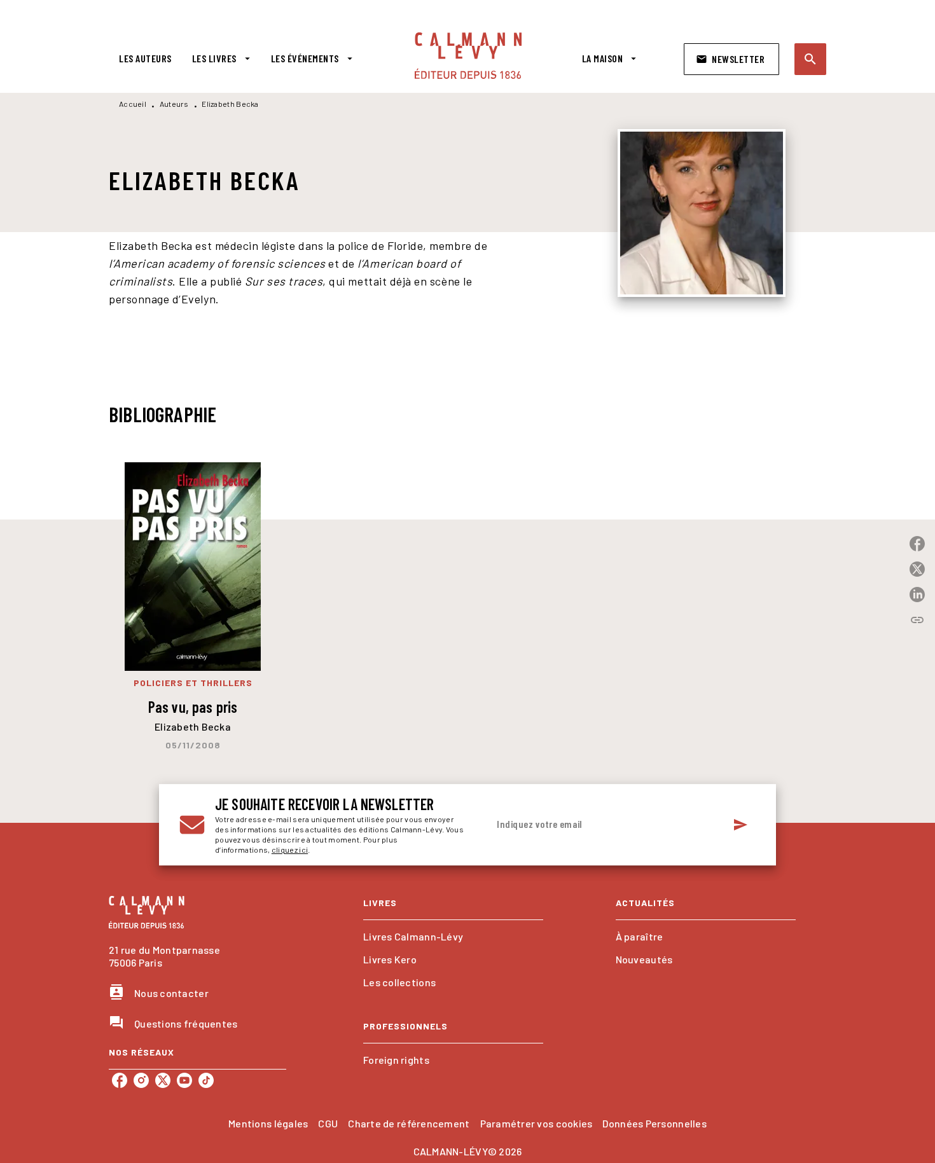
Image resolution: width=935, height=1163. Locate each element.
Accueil (132, 103)
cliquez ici (290, 849)
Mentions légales (268, 1123)
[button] (731, 59)
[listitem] (119, 1080)
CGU (328, 1123)
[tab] (145, 58)
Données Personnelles (654, 1123)
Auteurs (174, 103)
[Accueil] (468, 55)
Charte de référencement (408, 1123)
